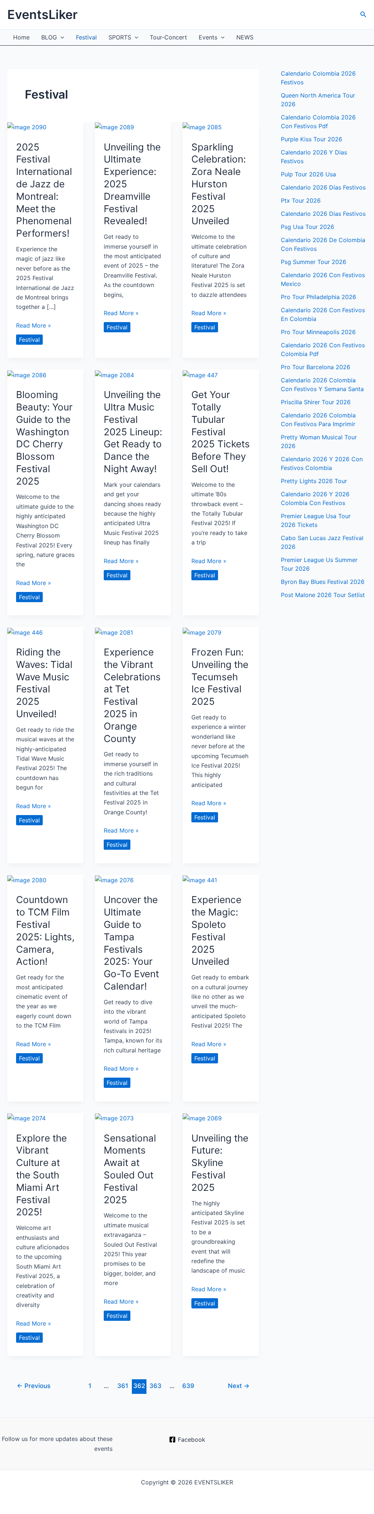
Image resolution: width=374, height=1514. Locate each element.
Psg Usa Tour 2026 (307, 226)
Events (208, 37)
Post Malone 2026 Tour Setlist (323, 595)
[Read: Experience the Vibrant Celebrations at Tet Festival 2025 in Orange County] (114, 631)
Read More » (33, 325)
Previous (33, 1385)
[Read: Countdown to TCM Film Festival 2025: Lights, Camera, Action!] (26, 879)
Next (238, 1385)
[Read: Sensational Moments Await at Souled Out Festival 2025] (114, 1117)
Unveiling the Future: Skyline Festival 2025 (219, 1162)
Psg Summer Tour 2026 (313, 261)
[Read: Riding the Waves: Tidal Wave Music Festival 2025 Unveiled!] (25, 631)
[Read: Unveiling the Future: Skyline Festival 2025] (202, 1117)
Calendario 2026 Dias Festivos (323, 213)
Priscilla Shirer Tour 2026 (316, 402)
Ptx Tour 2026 (301, 200)
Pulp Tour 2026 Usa (308, 174)
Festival (86, 37)
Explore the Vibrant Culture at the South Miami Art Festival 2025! (41, 1175)
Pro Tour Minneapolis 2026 (318, 332)
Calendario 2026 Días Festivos (323, 187)
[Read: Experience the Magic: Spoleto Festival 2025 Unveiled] (200, 879)
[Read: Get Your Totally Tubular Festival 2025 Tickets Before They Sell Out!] (200, 374)
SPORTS (119, 37)
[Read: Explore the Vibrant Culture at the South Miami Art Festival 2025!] (26, 1117)
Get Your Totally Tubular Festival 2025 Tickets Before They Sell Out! (220, 431)
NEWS (244, 37)
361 (122, 1385)
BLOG (49, 37)
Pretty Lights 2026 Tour (314, 481)
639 (188, 1385)
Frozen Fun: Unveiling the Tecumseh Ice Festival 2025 (219, 676)
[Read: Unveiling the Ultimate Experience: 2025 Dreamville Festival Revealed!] (114, 126)
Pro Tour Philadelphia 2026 (318, 297)
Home (21, 37)
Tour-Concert (168, 37)
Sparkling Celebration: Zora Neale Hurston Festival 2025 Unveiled (218, 184)
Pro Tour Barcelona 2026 (315, 367)
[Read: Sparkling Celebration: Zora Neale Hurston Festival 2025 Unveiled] (202, 126)
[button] (363, 14)
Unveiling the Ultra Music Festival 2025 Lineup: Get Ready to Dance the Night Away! (133, 431)
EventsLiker (42, 14)
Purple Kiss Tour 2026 (311, 139)
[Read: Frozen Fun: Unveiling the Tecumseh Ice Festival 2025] (202, 631)
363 (155, 1385)
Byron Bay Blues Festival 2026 (323, 581)
